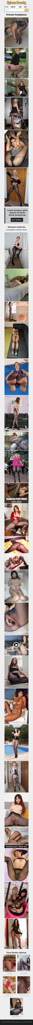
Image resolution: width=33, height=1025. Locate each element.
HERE (30, 1022)
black (25, 230)
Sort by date (13, 7)
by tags (20, 7)
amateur (19, 230)
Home (6, 7)
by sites (25, 7)
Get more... (17, 220)
